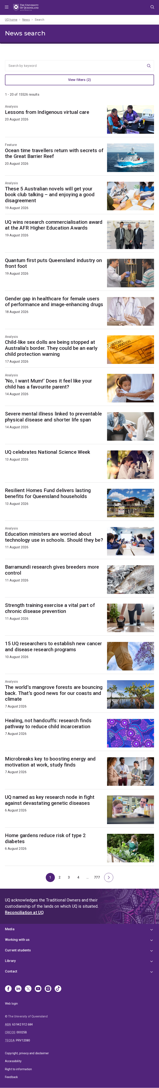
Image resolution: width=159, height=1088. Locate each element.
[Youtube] (38, 989)
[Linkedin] (18, 989)
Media (9, 929)
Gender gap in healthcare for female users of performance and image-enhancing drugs (54, 302)
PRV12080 (23, 1040)
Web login (11, 1003)
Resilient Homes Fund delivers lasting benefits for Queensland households (48, 493)
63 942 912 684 (22, 1024)
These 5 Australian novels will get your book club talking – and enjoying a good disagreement (50, 195)
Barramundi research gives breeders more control (52, 570)
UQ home (11, 19)
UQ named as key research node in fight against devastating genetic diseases (49, 800)
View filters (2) (79, 80)
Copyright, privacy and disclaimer (27, 1053)
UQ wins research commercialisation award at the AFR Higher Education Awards (53, 225)
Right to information (18, 1069)
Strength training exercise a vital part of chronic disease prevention (50, 608)
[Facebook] (8, 989)
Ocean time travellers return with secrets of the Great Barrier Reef (54, 153)
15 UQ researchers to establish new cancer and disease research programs (53, 646)
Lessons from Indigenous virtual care (47, 112)
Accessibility (13, 1061)
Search (39, 19)
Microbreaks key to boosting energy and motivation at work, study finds (50, 762)
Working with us (17, 940)
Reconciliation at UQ (24, 912)
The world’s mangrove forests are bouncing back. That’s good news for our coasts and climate (54, 693)
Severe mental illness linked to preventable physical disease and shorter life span (53, 417)
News (26, 19)
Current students (18, 950)
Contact (11, 971)
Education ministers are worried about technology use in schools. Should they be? (54, 537)
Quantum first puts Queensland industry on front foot (53, 263)
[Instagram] (48, 989)
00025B (22, 1032)
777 (97, 878)
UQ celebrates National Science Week (47, 452)
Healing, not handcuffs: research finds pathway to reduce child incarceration (48, 723)
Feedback (11, 1077)
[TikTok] (58, 989)
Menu (6, 7)
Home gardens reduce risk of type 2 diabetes (45, 838)
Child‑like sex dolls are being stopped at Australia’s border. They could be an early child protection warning (51, 348)
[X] (28, 989)
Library (10, 961)
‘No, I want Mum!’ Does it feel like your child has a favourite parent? (48, 384)
